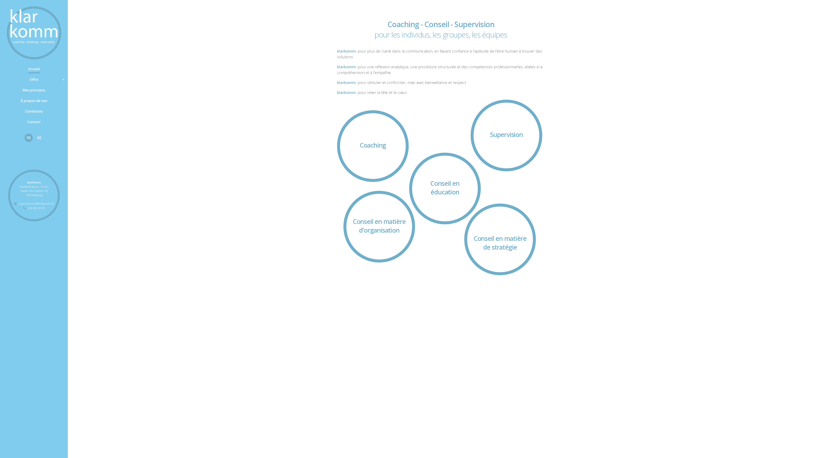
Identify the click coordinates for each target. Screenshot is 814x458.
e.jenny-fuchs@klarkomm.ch (36, 203)
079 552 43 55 (36, 208)
